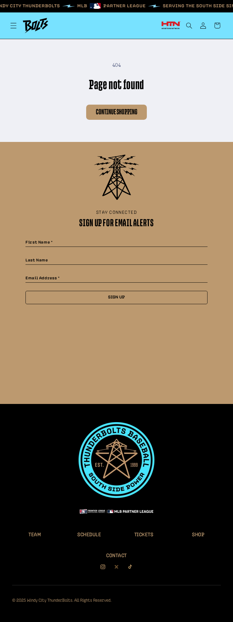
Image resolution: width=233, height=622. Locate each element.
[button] (13, 25)
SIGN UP (116, 297)
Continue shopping (116, 112)
